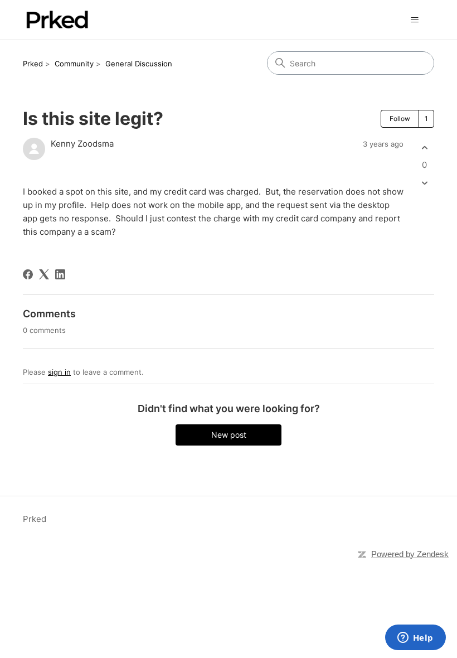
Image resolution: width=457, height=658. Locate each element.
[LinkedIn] (60, 274)
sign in (59, 371)
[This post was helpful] (424, 147)
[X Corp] (44, 274)
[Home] (57, 19)
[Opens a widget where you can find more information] (415, 638)
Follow (400, 118)
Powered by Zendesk (410, 554)
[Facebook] (28, 274)
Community (74, 63)
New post (228, 434)
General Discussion (138, 63)
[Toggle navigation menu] (414, 20)
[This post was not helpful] (424, 183)
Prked (33, 63)
